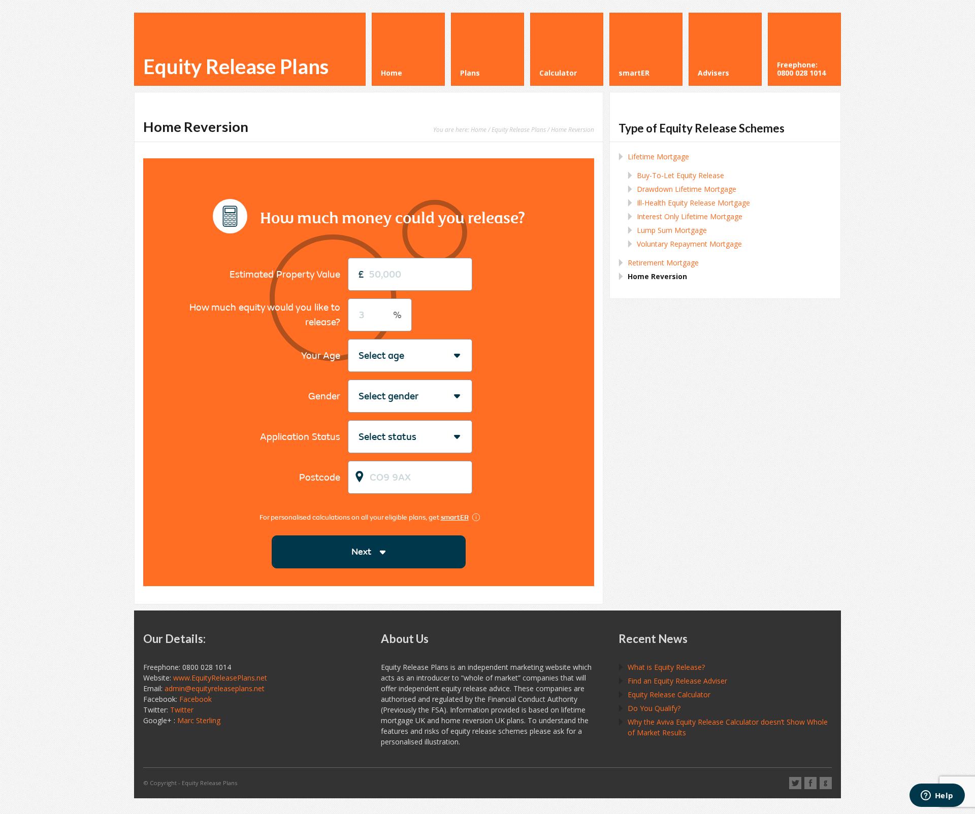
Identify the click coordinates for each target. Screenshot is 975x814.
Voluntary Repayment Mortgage (689, 244)
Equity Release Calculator (669, 694)
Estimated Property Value (285, 274)
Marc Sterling (198, 720)
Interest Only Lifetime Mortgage (689, 216)
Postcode (319, 477)
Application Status (300, 437)
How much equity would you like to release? (264, 314)
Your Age (320, 355)
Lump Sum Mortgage (672, 230)
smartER (455, 517)
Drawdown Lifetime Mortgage (686, 189)
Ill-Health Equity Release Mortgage (693, 203)
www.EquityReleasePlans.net (220, 678)
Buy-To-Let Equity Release (680, 175)
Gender (324, 396)
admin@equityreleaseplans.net (215, 688)
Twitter (181, 710)
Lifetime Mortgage (658, 156)
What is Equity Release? (666, 667)
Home (478, 129)
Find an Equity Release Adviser (677, 681)
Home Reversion (657, 276)
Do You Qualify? (654, 708)
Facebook (195, 699)
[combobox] (359, 356)
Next (361, 551)
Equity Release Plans (236, 66)
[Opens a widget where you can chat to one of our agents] (937, 796)
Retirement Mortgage (663, 262)
